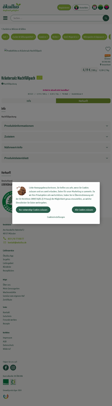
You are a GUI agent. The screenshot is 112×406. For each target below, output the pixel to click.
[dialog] (56, 203)
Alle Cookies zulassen (84, 209)
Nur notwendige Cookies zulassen (33, 209)
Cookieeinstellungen (56, 217)
